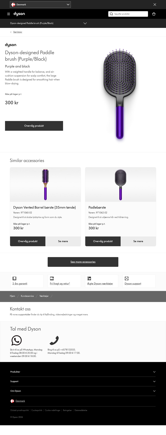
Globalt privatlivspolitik (19, 410)
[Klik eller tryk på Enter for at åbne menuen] (8, 14)
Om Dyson (15, 391)
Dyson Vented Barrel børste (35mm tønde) (44, 207)
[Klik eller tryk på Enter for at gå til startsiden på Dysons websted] (19, 15)
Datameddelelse (81, 410)
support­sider (24, 314)
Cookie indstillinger (52, 410)
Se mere (63, 241)
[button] (17, 401)
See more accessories (83, 261)
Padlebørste (97, 207)
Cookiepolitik (36, 410)
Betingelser (67, 410)
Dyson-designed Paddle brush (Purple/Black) (31, 23)
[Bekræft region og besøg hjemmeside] (155, 4)
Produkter (15, 371)
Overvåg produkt (34, 125)
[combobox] (40, 4)
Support (14, 381)
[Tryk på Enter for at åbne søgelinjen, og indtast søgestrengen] (128, 14)
